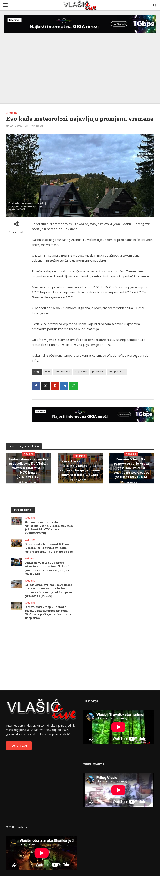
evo (47, 371)
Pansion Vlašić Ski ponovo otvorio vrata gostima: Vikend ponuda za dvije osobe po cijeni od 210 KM (131, 468)
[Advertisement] (80, 64)
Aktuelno (12, 112)
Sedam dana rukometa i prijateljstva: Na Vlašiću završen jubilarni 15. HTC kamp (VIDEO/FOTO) (29, 468)
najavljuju (81, 371)
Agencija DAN (19, 745)
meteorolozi (62, 371)
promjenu (98, 371)
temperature (117, 371)
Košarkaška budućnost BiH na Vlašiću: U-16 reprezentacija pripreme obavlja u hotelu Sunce (80, 467)
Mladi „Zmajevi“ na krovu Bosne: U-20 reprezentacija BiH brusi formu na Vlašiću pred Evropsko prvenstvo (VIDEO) (49, 590)
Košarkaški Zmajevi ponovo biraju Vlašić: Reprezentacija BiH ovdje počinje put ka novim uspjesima (48, 612)
